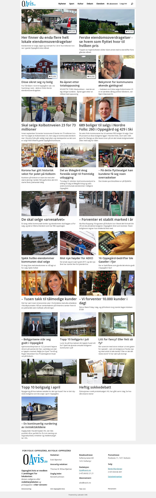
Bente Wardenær (115, 469)
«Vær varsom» (40, 484)
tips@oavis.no (85, 470)
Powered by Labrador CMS (78, 495)
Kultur (80, 3)
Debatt (90, 3)
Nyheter (62, 3)
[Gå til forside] (29, 4)
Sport (71, 3)
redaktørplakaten (29, 482)
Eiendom (100, 3)
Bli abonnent (112, 4)
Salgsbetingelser (115, 476)
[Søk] (132, 3)
